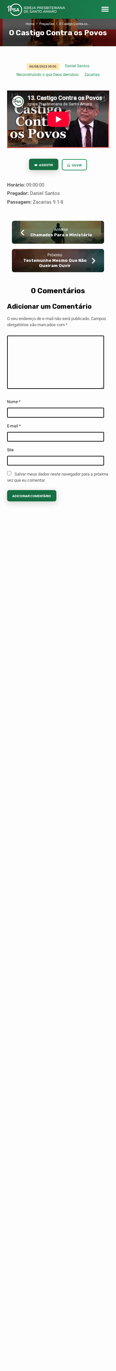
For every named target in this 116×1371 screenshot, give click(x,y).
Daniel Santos (77, 66)
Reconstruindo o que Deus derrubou (47, 74)
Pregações (46, 24)
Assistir (45, 165)
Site (10, 450)
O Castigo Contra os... (74, 24)
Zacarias (92, 74)
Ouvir (76, 165)
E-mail (14, 426)
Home (30, 24)
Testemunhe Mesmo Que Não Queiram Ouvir (55, 263)
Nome (13, 402)
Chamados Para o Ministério (61, 234)
